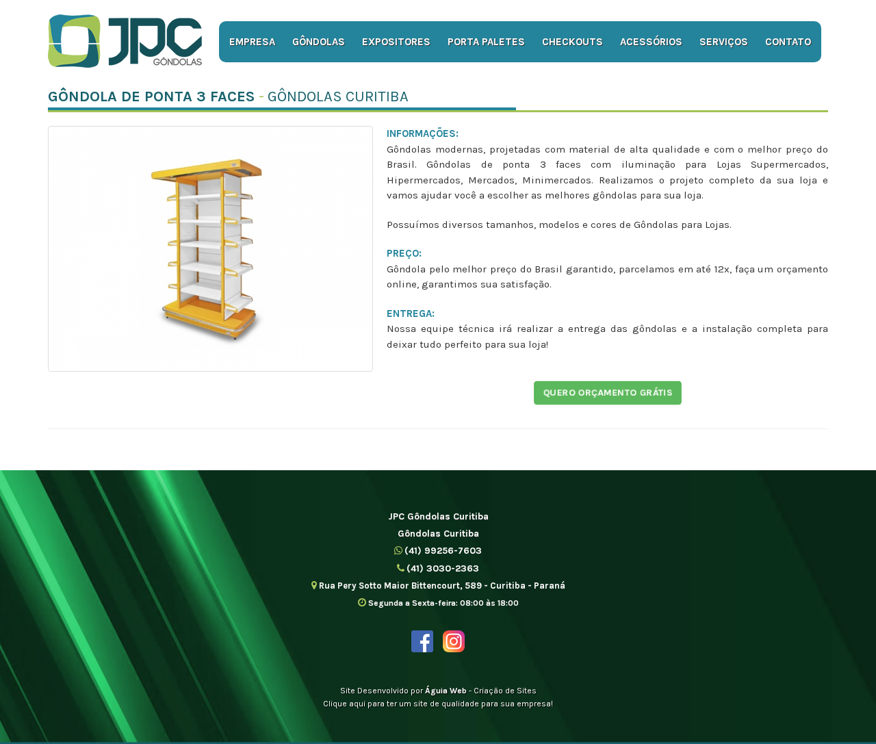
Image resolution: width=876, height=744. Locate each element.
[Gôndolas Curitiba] (125, 41)
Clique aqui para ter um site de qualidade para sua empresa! (438, 703)
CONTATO (788, 42)
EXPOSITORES (396, 42)
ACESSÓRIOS (651, 42)
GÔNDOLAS (318, 42)
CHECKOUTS (572, 42)
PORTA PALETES (486, 42)
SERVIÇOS (723, 42)
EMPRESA (252, 42)
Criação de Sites (505, 690)
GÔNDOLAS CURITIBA (338, 96)
